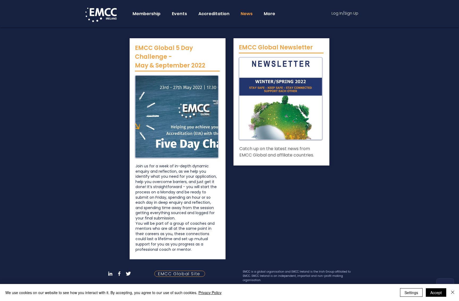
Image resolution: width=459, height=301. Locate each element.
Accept (436, 292)
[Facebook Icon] (119, 274)
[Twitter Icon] (128, 274)
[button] (146, 14)
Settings (411, 292)
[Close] (452, 292)
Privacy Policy (210, 292)
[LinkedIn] (110, 274)
